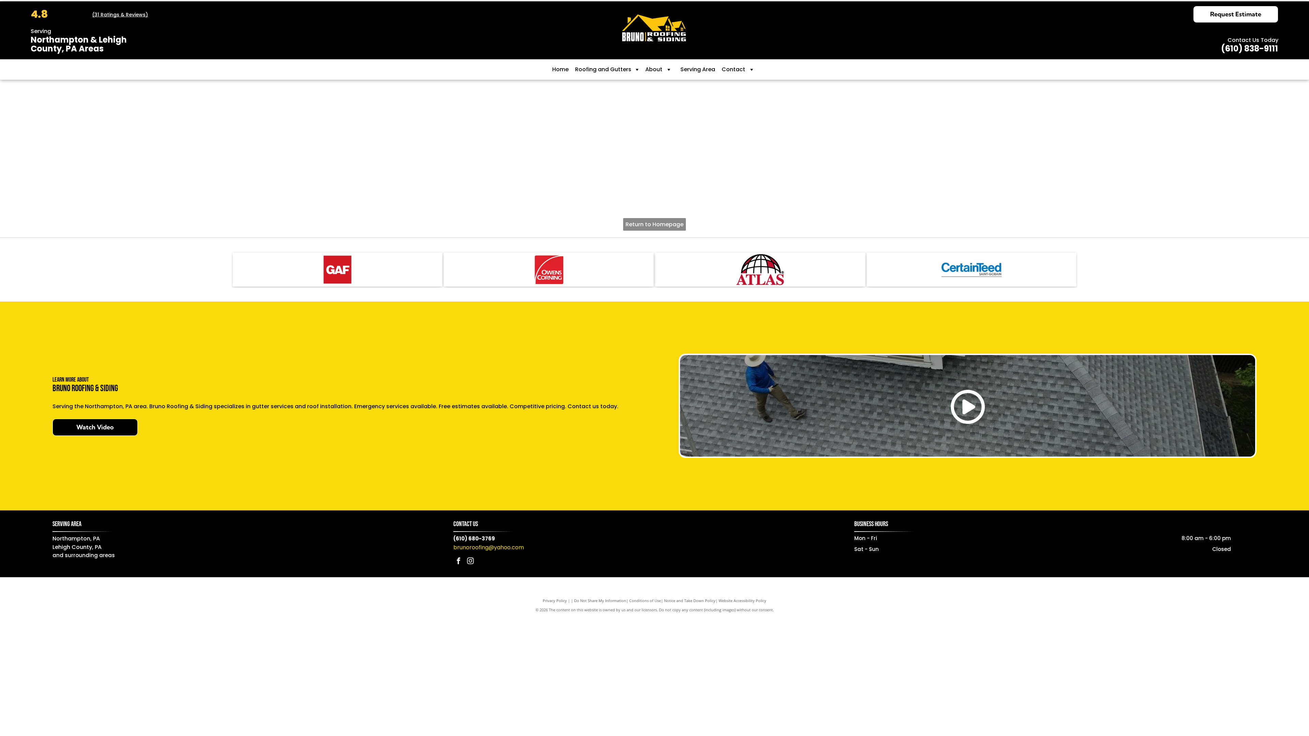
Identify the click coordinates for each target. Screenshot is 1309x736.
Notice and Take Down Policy (690, 600)
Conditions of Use (645, 600)
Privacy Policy (555, 600)
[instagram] (470, 562)
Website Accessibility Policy (742, 600)
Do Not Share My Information (600, 600)
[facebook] (458, 562)
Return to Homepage (654, 224)
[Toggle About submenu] (669, 69)
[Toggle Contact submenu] (751, 69)
